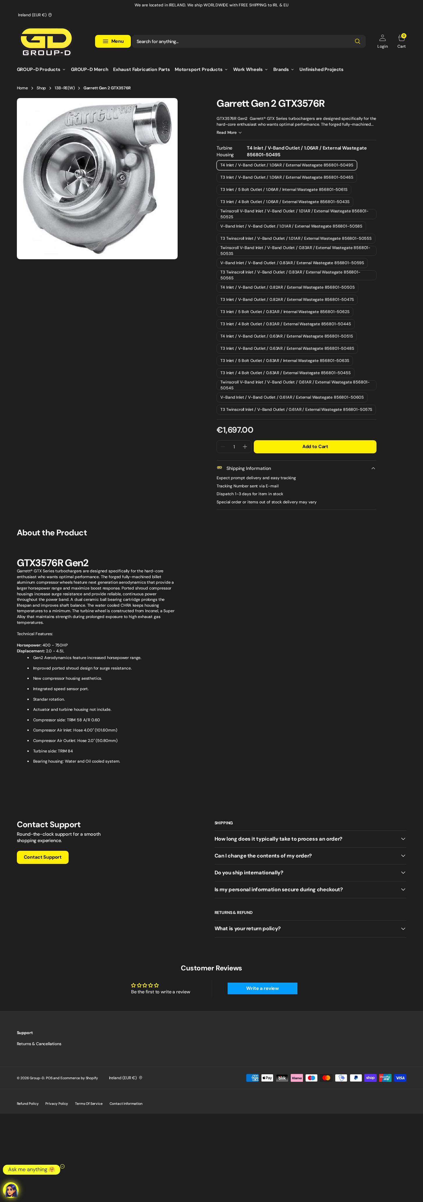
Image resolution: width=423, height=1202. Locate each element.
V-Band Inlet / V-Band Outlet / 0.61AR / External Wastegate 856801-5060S (292, 398)
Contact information (126, 1103)
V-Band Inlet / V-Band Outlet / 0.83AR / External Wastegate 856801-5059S (292, 264)
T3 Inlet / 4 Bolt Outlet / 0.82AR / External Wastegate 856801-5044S (285, 325)
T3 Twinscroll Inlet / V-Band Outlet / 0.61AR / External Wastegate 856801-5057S (296, 411)
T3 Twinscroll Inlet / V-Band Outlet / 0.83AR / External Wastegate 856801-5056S (290, 275)
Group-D (37, 1078)
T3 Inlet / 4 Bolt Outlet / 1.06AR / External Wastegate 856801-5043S (284, 203)
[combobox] (249, 41)
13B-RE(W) (65, 87)
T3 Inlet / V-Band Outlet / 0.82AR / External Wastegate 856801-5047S (287, 301)
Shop (41, 87)
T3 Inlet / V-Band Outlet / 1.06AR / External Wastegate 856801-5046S (286, 178)
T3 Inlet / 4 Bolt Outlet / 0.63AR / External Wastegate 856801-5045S (285, 374)
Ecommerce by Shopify (79, 1078)
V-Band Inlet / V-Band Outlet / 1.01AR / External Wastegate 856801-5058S (291, 227)
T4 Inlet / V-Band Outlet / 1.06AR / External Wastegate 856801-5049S (286, 166)
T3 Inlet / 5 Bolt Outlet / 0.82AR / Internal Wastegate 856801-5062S (284, 313)
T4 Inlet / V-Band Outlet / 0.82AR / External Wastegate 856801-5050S (287, 288)
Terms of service (88, 1103)
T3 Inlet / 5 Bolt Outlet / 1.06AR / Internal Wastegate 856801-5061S (283, 191)
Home (22, 87)
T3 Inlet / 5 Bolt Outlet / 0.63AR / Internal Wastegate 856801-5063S (284, 362)
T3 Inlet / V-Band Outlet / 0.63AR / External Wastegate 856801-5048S (287, 350)
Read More (227, 132)
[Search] (357, 41)
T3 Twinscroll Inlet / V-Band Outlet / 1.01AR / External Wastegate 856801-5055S (296, 240)
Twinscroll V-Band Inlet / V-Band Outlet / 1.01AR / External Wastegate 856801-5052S (294, 214)
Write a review (262, 988)
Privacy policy (56, 1103)
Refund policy (28, 1103)
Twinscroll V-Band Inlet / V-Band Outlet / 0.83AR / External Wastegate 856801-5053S (295, 251)
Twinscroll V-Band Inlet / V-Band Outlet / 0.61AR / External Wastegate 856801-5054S (295, 385)
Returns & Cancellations (39, 1043)
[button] (382, 41)
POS (49, 1078)
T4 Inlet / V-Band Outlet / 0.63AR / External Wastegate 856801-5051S (286, 337)
